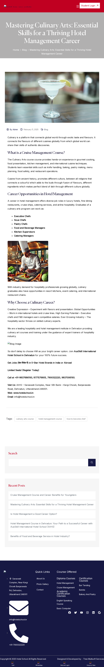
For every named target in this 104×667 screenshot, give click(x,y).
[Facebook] (70, 612)
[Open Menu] (78, 6)
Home (16, 49)
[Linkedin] (93, 612)
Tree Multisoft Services (93, 659)
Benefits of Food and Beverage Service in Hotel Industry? (40, 536)
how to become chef (76, 419)
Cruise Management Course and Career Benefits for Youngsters (43, 495)
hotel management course (50, 419)
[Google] (99, 612)
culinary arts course (25, 419)
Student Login (88, 5)
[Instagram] (87, 612)
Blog (24, 49)
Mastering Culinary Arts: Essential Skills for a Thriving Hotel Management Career (52, 504)
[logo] (18, 6)
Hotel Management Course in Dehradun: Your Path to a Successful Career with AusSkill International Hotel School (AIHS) (51, 525)
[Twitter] (75, 612)
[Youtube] (81, 612)
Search (12, 453)
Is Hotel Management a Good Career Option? (33, 514)
